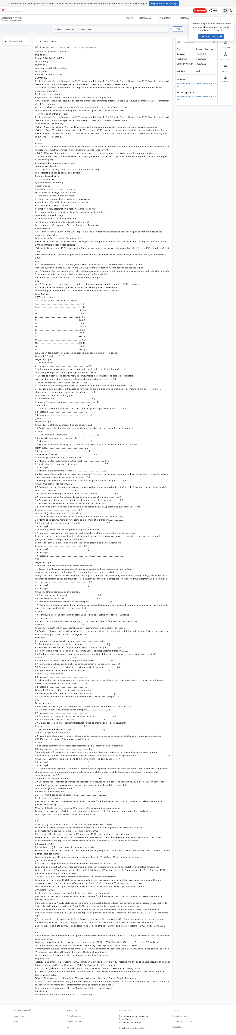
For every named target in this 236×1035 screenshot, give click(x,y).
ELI (68, 1027)
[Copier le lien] (189, 79)
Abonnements (20, 1016)
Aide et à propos (74, 1016)
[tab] (225, 44)
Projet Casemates (74, 1021)
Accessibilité (177, 1027)
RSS (16, 1021)
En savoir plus (140, 3)
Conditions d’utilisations (182, 1021)
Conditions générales (181, 1016)
